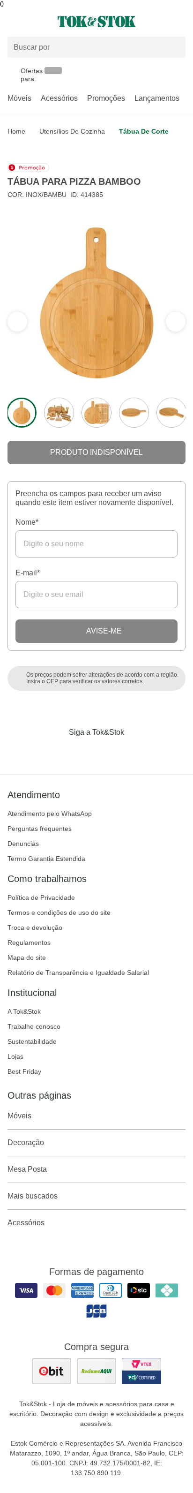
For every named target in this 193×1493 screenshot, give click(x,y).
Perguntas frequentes (39, 828)
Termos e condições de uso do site (59, 912)
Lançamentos (156, 98)
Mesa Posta (27, 1169)
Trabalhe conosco (33, 1026)
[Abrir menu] (32, 21)
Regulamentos (29, 942)
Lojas (15, 1056)
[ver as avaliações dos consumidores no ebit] (51, 1371)
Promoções (106, 98)
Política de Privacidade (41, 897)
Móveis (19, 98)
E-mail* (27, 573)
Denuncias (23, 843)
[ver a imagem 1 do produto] (22, 413)
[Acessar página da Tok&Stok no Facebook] (57, 751)
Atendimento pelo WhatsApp (49, 813)
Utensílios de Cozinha (72, 131)
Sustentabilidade (32, 1041)
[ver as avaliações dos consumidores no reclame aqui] (96, 1371)
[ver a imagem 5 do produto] (171, 413)
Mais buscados (32, 1196)
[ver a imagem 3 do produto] (96, 413)
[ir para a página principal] (96, 21)
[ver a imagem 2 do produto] (59, 413)
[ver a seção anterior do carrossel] (176, 322)
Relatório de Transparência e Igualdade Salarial (78, 972)
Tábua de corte (144, 131)
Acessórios (59, 98)
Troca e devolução (34, 927)
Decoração (25, 1142)
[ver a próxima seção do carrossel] (17, 322)
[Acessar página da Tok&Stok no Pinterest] (109, 751)
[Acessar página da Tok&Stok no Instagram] (83, 751)
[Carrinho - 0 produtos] (180, 21)
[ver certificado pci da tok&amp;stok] (141, 1371)
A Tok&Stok (24, 1011)
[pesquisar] (174, 47)
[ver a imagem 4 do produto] (134, 413)
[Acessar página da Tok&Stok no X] (135, 751)
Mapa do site (26, 957)
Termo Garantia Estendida (46, 858)
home (16, 131)
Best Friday (24, 1071)
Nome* (26, 522)
